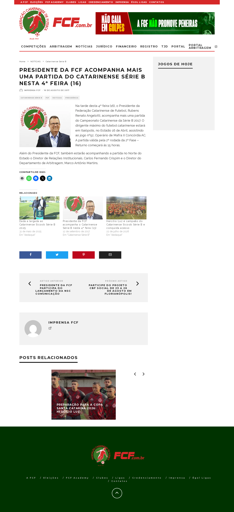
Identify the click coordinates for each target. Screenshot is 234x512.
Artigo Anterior (51, 281)
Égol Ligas (139, 2)
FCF (47, 98)
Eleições (36, 2)
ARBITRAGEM (61, 46)
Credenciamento (101, 2)
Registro (149, 46)
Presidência (71, 98)
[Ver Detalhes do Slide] (155, 23)
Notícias (84, 46)
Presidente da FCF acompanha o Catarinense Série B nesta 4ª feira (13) (80, 224)
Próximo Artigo (116, 281)
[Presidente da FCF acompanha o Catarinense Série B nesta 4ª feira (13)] (83, 207)
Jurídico (104, 46)
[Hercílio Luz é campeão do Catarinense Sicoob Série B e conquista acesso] (126, 207)
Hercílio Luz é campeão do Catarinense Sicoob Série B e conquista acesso (125, 224)
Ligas (82, 2)
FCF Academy (54, 2)
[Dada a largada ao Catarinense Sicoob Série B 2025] (39, 207)
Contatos (156, 2)
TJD (164, 46)
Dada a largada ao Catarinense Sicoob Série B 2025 (37, 224)
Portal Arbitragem (200, 47)
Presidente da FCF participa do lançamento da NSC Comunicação (53, 289)
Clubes (71, 2)
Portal (178, 46)
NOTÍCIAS (57, 98)
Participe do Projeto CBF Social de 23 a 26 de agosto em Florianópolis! (110, 289)
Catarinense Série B (31, 98)
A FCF (24, 2)
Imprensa (122, 2)
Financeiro (126, 46)
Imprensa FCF (32, 90)
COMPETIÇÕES (33, 46)
